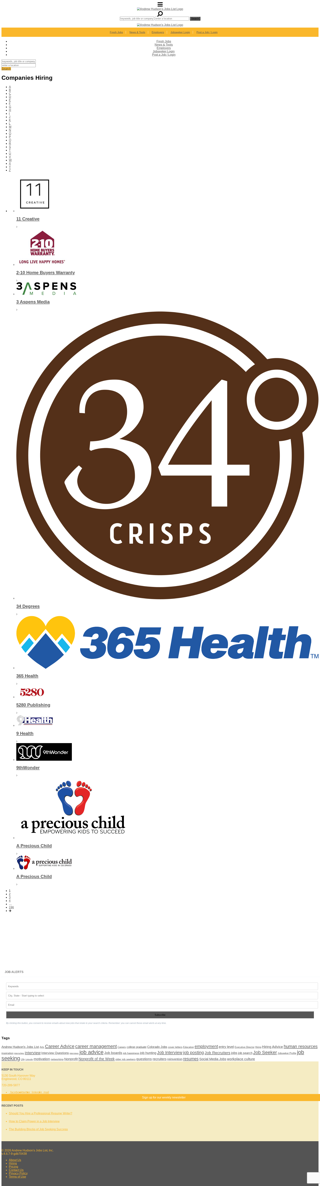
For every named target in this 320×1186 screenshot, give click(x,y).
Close (207, 309)
